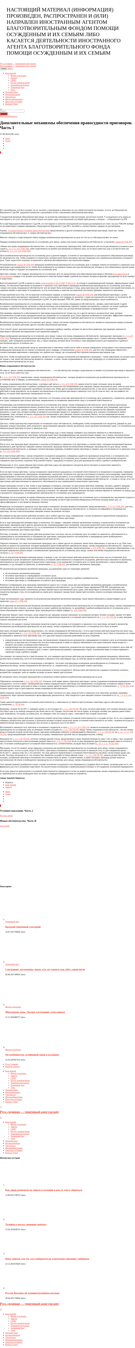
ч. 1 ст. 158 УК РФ (70, 709)
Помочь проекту (12, 1066)
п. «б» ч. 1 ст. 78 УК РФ (106, 743)
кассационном (6, 276)
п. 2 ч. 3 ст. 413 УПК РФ (78, 727)
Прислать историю (13, 102)
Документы (10, 97)
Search (3, 114)
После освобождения (20, 83)
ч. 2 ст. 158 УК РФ (21, 739)
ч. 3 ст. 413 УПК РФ (11, 377)
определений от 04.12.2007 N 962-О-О (58, 283)
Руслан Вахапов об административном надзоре (32, 1293)
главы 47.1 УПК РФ (18, 601)
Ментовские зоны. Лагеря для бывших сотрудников (35, 1012)
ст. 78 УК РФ (123, 686)
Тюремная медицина (20, 85)
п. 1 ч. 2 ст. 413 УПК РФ (19, 251)
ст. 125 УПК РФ (97, 548)
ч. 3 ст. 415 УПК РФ (10, 451)
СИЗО (13, 80)
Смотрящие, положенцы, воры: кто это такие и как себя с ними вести (45, 969)
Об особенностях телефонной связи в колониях (32, 1054)
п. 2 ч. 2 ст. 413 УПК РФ (17, 249)
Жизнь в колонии (18, 76)
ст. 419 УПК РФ (78, 610)
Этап (13, 90)
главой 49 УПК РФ (123, 242)
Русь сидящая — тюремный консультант (29, 1112)
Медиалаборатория (13, 99)
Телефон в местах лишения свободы (25, 1224)
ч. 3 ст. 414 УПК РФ (33, 681)
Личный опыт (11, 92)
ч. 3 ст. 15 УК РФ (62, 741)
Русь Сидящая (11, 1064)
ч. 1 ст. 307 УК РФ (108, 617)
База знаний (10, 73)
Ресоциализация (12, 94)
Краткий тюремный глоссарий (23, 926)
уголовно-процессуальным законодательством (29, 230)
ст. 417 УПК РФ (15, 553)
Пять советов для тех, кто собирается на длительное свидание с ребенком (47, 1258)
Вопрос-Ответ (11, 104)
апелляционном (120, 274)
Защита (14, 78)
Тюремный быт (17, 87)
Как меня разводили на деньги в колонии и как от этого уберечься (43, 1190)
